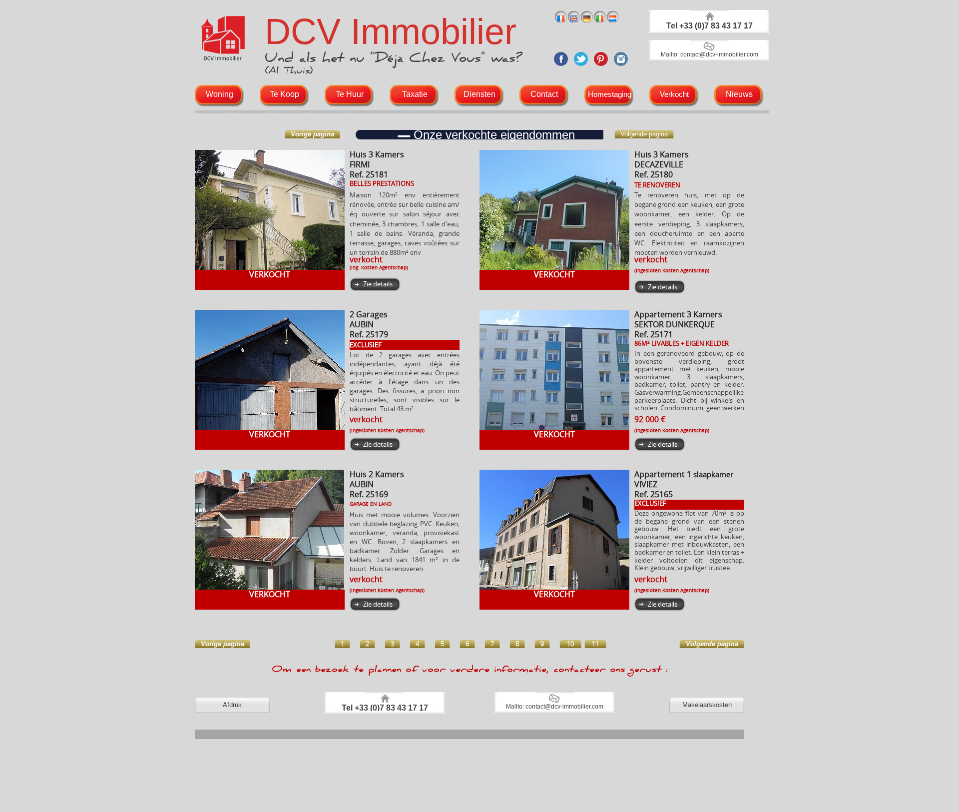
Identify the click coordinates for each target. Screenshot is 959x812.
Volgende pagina (644, 134)
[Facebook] (561, 67)
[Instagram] (621, 67)
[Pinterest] (601, 67)
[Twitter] (581, 67)
